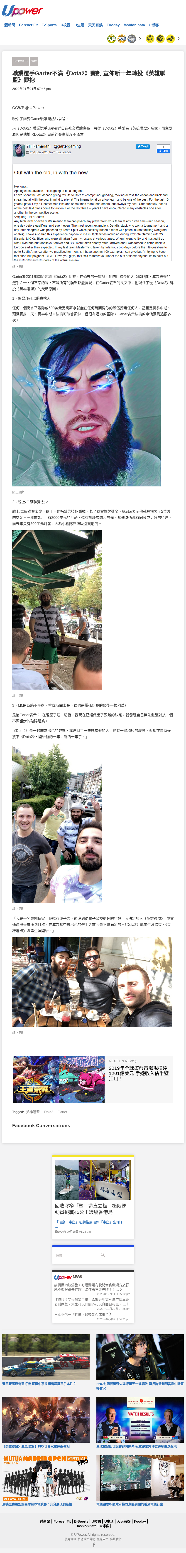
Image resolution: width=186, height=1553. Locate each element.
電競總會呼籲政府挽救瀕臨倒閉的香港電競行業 (129, 1504)
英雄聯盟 (33, 1112)
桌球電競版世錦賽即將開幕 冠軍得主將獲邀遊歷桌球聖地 (136, 1446)
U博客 (154, 25)
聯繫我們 (116, 1539)
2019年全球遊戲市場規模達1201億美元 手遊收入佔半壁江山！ (139, 1073)
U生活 (79, 25)
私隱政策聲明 (86, 1539)
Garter (62, 1112)
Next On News (122, 1061)
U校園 (66, 25)
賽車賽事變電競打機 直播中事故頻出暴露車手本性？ (39, 1384)
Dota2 (48, 1112)
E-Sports (49, 25)
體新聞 (9, 25)
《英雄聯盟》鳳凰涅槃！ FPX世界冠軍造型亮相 (36, 1446)
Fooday (113, 25)
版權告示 (102, 1539)
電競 (34, 61)
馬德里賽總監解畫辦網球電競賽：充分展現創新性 (37, 1504)
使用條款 (70, 1539)
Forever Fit (28, 25)
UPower (80, 1534)
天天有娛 (95, 25)
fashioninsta (134, 25)
